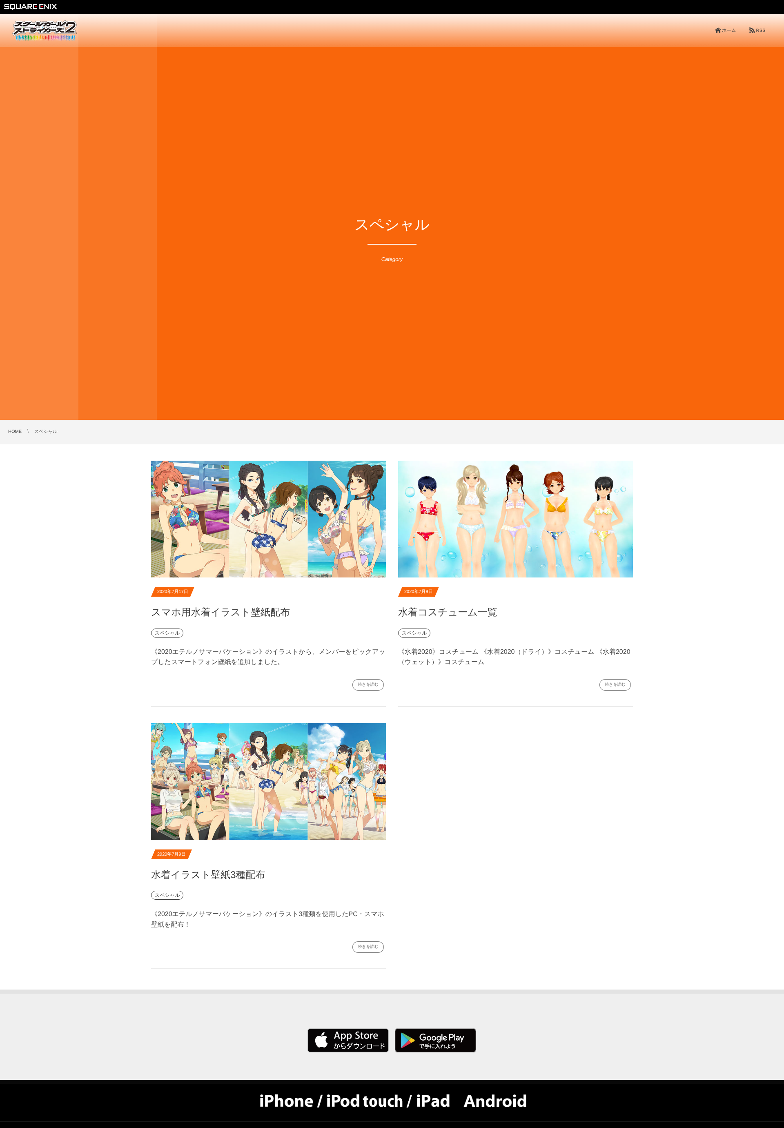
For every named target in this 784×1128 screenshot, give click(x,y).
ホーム (729, 30)
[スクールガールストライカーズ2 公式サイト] (44, 30)
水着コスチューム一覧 (447, 612)
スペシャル (167, 633)
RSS (761, 30)
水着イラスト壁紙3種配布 (208, 875)
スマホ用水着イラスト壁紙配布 (220, 612)
